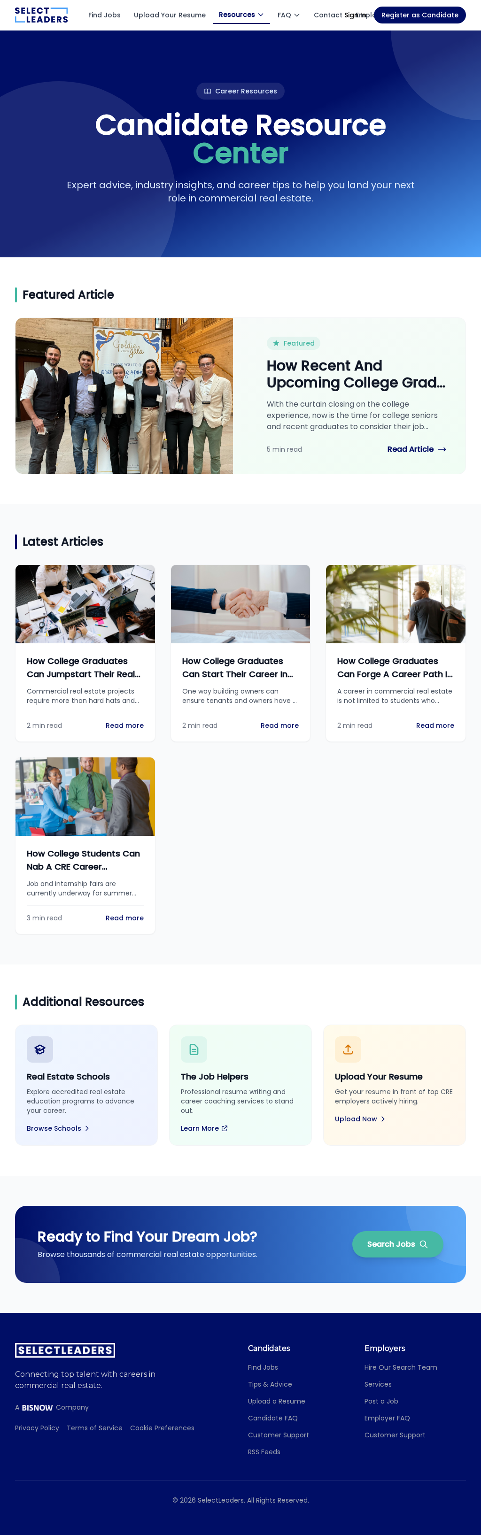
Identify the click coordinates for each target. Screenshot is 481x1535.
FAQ (284, 15)
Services (378, 1384)
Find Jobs (104, 15)
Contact (328, 15)
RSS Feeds (264, 1452)
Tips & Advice (270, 1384)
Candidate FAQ (273, 1418)
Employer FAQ (387, 1418)
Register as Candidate (419, 15)
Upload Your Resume (170, 15)
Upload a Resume (276, 1401)
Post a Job (381, 1401)
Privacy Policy (37, 1428)
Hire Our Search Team (401, 1367)
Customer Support (278, 1435)
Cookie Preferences (162, 1428)
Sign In (355, 15)
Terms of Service (95, 1428)
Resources (237, 14)
